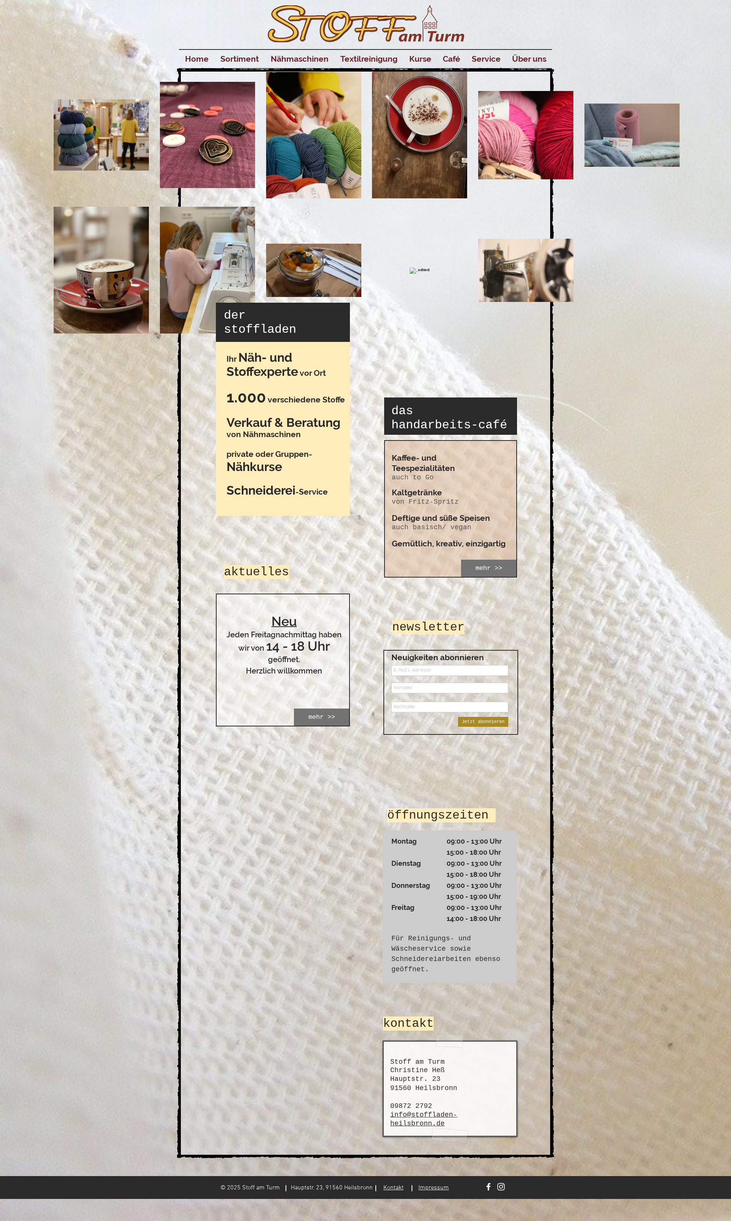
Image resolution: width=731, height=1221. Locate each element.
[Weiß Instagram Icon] (501, 1187)
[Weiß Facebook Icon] (488, 1187)
